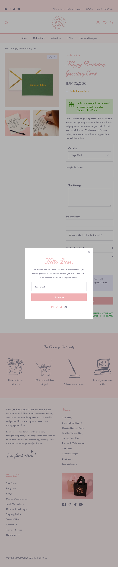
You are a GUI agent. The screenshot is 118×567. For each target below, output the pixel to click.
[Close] (89, 251)
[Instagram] (57, 307)
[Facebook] (52, 307)
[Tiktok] (61, 307)
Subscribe (59, 297)
